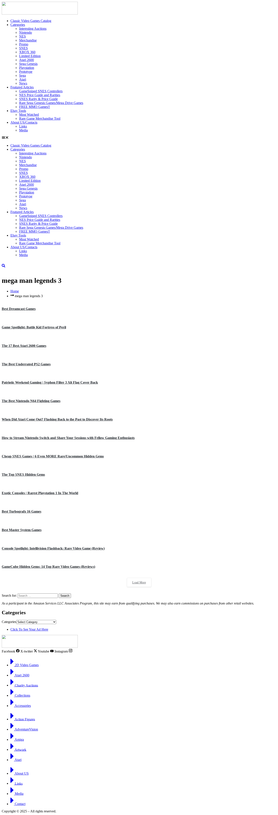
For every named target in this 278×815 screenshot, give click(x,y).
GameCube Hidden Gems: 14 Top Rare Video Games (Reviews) (48, 566)
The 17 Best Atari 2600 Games (24, 346)
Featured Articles (22, 87)
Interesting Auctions (32, 28)
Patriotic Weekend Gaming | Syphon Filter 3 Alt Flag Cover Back (50, 382)
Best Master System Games (21, 530)
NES (22, 36)
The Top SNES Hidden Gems (23, 474)
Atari (22, 79)
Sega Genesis (28, 64)
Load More (139, 582)
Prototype (25, 71)
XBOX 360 (27, 52)
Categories (17, 25)
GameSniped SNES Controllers (41, 91)
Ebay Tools (18, 111)
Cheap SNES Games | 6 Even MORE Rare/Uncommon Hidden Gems (53, 456)
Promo (23, 44)
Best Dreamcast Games (19, 309)
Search (64, 595)
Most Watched (29, 114)
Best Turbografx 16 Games (21, 511)
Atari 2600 (26, 60)
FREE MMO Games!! (34, 107)
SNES (23, 48)
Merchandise (28, 40)
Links (23, 126)
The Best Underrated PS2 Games (26, 364)
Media (23, 130)
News (23, 83)
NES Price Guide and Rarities (39, 95)
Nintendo (25, 32)
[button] (139, 138)
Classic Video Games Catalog (30, 21)
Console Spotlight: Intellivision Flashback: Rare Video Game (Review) (53, 548)
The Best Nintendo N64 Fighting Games (31, 401)
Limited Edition (30, 56)
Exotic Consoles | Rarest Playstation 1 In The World (40, 493)
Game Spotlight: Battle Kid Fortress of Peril (34, 327)
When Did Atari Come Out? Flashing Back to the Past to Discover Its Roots (57, 419)
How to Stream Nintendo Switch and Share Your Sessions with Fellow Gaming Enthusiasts (68, 438)
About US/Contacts (23, 122)
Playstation (26, 68)
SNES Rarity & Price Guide (38, 99)
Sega (22, 75)
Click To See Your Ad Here (29, 629)
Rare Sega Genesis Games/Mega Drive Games (51, 103)
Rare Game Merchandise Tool (39, 118)
